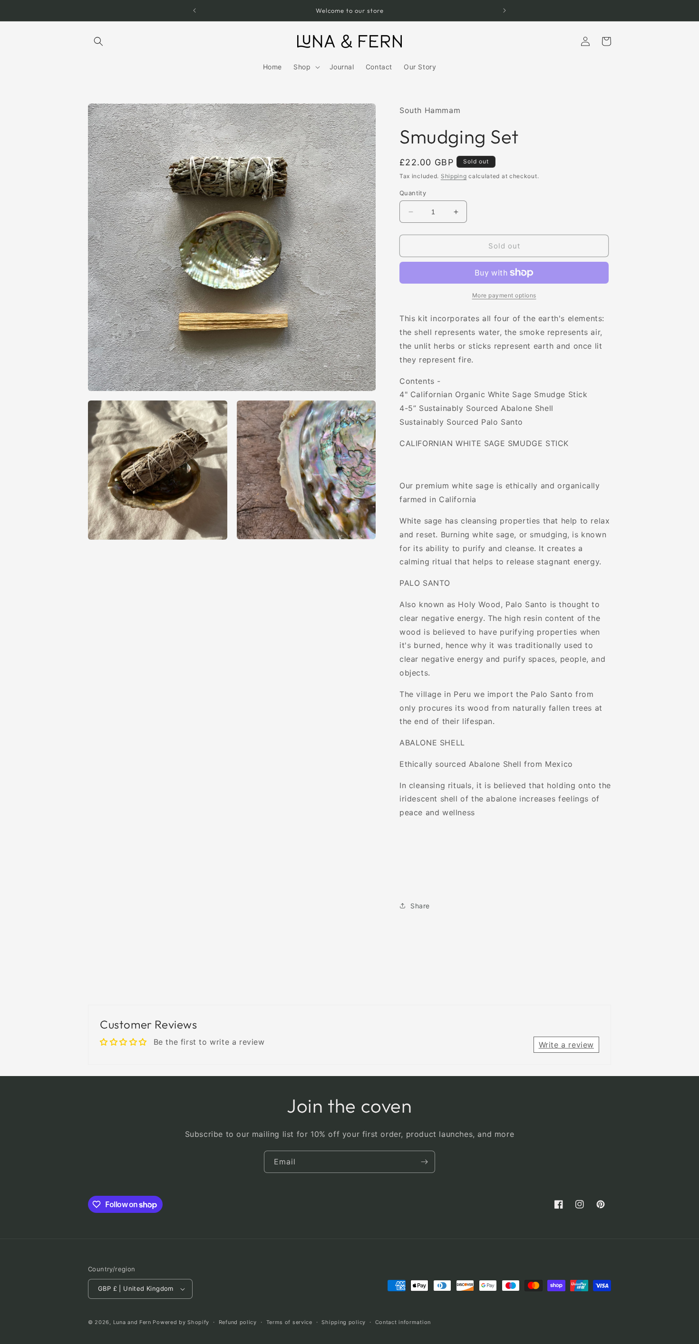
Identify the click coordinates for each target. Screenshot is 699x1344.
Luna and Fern (132, 1322)
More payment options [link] (504, 295)
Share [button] (420, 906)
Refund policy (238, 1322)
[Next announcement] (504, 10)
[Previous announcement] (194, 10)
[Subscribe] (424, 1162)
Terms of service (289, 1322)
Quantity (412, 193)
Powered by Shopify (181, 1322)
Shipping (454, 176)
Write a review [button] (566, 1044)
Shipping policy (343, 1322)
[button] (98, 41)
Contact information (403, 1322)
